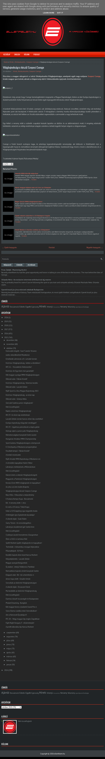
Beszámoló (14, 307)
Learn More (48, 13)
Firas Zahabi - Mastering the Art (14, 270)
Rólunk (26, 54)
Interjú (50, 306)
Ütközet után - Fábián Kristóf (16, 379)
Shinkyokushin (20, 62)
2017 (6, 329)
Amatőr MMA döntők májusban (26, 173)
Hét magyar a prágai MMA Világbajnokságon (22, 375)
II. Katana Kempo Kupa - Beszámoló (19, 499)
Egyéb (28, 306)
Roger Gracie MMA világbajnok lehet (28, 202)
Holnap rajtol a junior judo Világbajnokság (22, 431)
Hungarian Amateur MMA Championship (21, 439)
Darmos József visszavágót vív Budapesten (22, 599)
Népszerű (7, 265)
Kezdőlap (6, 54)
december (10, 340)
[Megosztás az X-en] (9, 164)
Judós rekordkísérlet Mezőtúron (18, 355)
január (8, 664)
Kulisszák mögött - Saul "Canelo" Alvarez (21, 351)
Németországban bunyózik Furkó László (21, 435)
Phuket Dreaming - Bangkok (16, 603)
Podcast (36, 54)
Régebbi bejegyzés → (95, 247)
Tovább (34, 180)
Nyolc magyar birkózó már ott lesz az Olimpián (33, 187)
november (10, 344)
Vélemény (71, 307)
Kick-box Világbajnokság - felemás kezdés (22, 383)
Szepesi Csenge (32, 62)
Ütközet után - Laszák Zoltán (16, 387)
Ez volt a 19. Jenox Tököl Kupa (17, 507)
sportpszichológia (82, 307)
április (8, 652)
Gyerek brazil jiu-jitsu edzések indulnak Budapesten (22, 290)
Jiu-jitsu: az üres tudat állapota (17, 487)
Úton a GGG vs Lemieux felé (16, 539)
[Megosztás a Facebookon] (12, 164)
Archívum (31, 265)
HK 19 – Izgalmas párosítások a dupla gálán (23, 427)
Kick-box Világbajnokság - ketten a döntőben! (23, 363)
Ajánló (5, 306)
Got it (60, 13)
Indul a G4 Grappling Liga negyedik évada (21, 511)
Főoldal (52, 247)
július (8, 640)
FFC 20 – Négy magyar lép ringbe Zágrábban (23, 619)
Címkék (19, 265)
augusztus (10, 636)
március (9, 656)
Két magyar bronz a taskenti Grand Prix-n (21, 607)
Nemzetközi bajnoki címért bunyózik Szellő (22, 571)
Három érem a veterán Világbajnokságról (21, 475)
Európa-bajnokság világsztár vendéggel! (21, 423)
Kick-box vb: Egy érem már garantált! (20, 371)
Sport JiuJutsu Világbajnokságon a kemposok (23, 443)
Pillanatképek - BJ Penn (14, 551)
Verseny (63, 306)
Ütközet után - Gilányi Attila (16, 399)
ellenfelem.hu (59, 754)
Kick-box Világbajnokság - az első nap (20, 395)
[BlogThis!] (6, 164)
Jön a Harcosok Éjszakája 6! (16, 615)
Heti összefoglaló (12, 407)
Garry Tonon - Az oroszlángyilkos (18, 523)
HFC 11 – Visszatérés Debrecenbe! (19, 367)
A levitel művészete (13, 455)
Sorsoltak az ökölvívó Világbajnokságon (21, 583)
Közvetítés (56, 307)
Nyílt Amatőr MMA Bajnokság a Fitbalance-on (23, 459)
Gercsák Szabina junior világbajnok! (19, 403)
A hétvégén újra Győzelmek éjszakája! (20, 515)
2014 (6, 670)
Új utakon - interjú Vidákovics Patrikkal (20, 567)
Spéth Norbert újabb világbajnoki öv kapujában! (24, 543)
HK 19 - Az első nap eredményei (18, 415)
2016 (6, 333)
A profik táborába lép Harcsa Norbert (20, 627)
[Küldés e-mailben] (4, 164)
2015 (6, 337)
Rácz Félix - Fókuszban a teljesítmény (20, 495)
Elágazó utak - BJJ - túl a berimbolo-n (20, 575)
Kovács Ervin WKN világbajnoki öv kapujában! (23, 483)
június (8, 644)
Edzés (22, 306)
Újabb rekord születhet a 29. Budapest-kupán (32, 216)
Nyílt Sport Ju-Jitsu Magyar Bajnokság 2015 (22, 391)
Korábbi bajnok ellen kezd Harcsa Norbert (21, 555)
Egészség (35, 307)
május (8, 648)
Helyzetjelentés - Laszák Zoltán (18, 559)
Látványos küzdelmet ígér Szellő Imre (20, 527)
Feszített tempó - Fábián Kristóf (17, 451)
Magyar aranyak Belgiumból (16, 563)
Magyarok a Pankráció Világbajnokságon (21, 479)
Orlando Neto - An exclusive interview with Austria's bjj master (26, 280)
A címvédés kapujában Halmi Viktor (19, 463)
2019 (6, 321)
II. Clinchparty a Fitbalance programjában (21, 447)
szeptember (10, 632)
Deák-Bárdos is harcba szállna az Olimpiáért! (32, 230)
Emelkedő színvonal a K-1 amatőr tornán (21, 359)
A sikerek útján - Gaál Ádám (16, 519)
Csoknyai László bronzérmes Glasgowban (22, 535)
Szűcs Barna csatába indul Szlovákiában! (21, 611)
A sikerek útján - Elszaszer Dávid (18, 587)
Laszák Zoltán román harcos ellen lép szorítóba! (24, 419)
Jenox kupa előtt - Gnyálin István (18, 579)
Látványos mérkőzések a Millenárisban (20, 467)
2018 (6, 325)
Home (6, 62)
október (9, 348)
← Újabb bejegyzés (9, 247)
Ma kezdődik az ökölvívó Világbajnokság (21, 591)
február (9, 660)
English (17, 54)
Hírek (12, 62)
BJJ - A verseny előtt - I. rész (16, 503)
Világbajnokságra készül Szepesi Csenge (23, 67)
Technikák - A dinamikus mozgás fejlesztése (22, 547)
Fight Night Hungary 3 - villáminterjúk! (20, 623)
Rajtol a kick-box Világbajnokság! (18, 411)
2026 (6, 317)
